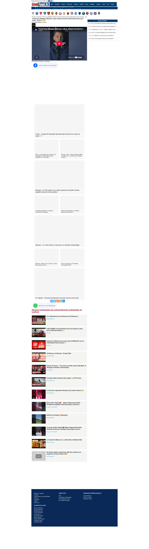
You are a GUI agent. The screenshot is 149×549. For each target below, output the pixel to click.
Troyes (99, 13)
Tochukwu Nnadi (38, 515)
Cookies (36, 495)
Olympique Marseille (75, 13)
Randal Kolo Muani (39, 518)
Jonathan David (38, 520)
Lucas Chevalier (38, 512)
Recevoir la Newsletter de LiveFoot (46, 310)
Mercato (45, 1)
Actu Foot (36, 502)
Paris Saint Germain (83, 13)
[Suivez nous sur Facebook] (49, 1)
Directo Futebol (87, 497)
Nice (68, 13)
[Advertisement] (59, 86)
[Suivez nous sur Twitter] (51, 1)
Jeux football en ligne (64, 499)
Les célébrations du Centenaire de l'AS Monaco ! (62, 316)
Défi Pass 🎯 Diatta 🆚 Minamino (57, 415)
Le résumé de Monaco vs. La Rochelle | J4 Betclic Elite (64, 440)
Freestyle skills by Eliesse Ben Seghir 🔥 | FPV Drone (63, 378)
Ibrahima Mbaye (38, 508)
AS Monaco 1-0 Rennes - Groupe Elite (58, 353)
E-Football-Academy (64, 500)
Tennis (41, 1)
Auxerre (37, 13)
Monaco (64, 13)
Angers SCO (33, 13)
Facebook (36, 499)
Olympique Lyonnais (72, 13)
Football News (87, 495)
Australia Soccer (87, 499)
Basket (37, 1)
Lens (52, 13)
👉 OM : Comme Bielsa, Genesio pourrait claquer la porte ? (53, 8)
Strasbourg (91, 13)
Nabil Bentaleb (38, 522)
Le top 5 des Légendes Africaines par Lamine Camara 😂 (64, 390)
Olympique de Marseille (65, 497)
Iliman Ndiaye (37, 517)
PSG (60, 495)
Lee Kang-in (37, 514)
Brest (41, 13)
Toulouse (95, 13)
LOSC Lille (60, 13)
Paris (79, 13)
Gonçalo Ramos (38, 509)
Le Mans (48, 13)
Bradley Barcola (38, 511)
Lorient (56, 13)
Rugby (33, 1)
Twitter (36, 501)
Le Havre (44, 13)
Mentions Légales (39, 493)
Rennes (87, 13)
